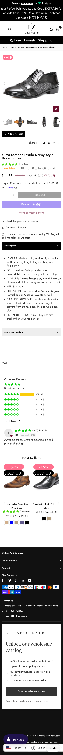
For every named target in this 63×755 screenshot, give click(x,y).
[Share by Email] (59, 143)
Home (4, 47)
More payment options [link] (31, 213)
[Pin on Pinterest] (49, 143)
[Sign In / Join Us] (51, 28)
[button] (10, 164)
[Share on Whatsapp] (54, 143)
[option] (31, 40)
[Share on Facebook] (39, 143)
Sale (7, 57)
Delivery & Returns (15, 227)
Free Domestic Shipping (33, 40)
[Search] (10, 28)
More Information (13, 332)
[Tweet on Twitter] (44, 143)
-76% (43, 467)
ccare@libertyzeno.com (16, 615)
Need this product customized (22, 221)
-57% (14, 467)
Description (10, 245)
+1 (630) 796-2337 (14, 610)
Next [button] (58, 83)
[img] (23, 430)
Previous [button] (4, 83)
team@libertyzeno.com (49, 735)
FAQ (4, 363)
